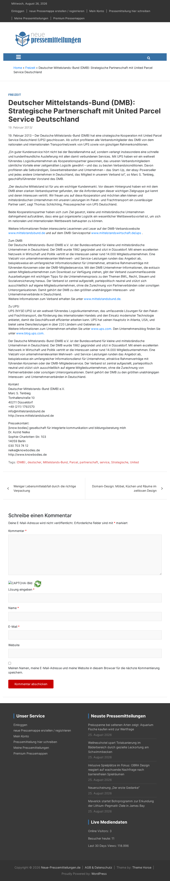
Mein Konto (96, 11)
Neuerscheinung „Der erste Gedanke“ (114, 787)
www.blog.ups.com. (30, 333)
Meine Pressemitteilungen (31, 18)
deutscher (34, 462)
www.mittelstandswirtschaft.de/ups (116, 233)
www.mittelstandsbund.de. (102, 299)
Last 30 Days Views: (103, 845)
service (104, 462)
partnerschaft (89, 462)
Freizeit (30, 67)
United (134, 462)
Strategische (119, 462)
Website (13, 645)
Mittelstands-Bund (55, 462)
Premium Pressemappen (69, 18)
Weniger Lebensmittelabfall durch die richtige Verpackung (44, 488)
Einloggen (17, 11)
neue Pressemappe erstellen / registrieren (56, 11)
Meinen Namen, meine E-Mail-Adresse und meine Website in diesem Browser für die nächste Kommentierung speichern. (84, 670)
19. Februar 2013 (19, 127)
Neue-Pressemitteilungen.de (60, 867)
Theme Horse (141, 867)
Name (13, 608)
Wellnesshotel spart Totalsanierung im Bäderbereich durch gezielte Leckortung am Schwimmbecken (118, 747)
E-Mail (13, 626)
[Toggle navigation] (18, 57)
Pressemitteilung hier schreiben (129, 11)
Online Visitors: (99, 831)
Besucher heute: (100, 838)
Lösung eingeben (21, 589)
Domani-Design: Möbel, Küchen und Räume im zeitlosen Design (124, 488)
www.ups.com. (101, 328)
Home (17, 67)
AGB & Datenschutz (98, 867)
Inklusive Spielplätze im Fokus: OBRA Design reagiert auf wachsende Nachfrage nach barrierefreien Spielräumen (118, 769)
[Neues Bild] (37, 583)
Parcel (73, 462)
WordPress (99, 873)
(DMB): (21, 462)
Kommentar (17, 531)
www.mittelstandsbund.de (26, 233)
